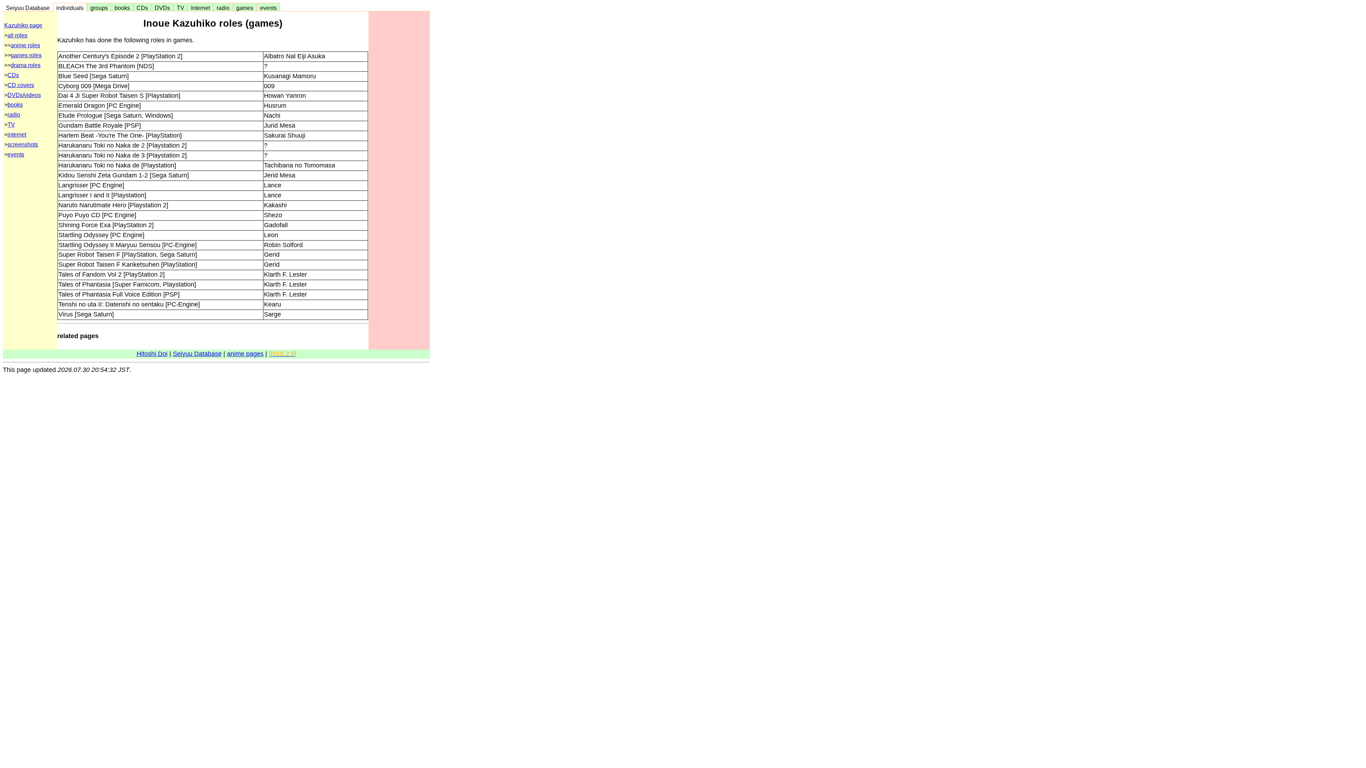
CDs (142, 8)
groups (99, 8)
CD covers (20, 85)
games (244, 8)
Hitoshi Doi (152, 353)
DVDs (162, 8)
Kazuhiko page (23, 25)
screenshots (22, 145)
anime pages (245, 353)
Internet (200, 8)
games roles (26, 55)
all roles (17, 35)
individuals (69, 8)
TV (180, 8)
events (268, 8)
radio (223, 8)
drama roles (26, 65)
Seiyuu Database (28, 8)
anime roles (25, 45)
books (122, 8)
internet (16, 135)
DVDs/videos (24, 95)
